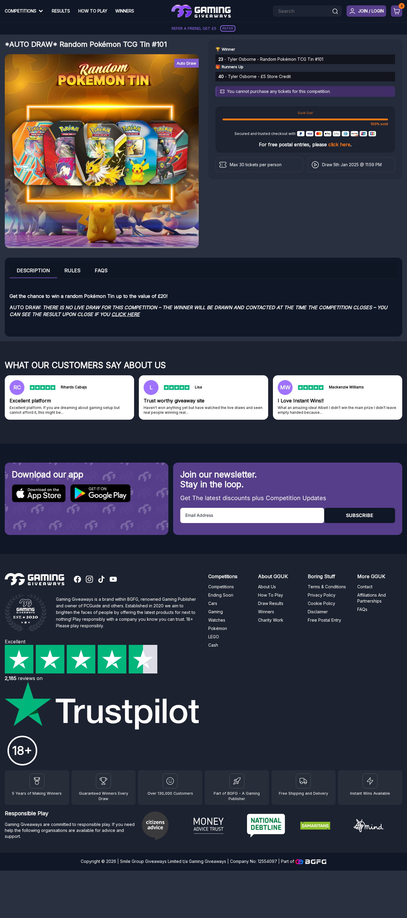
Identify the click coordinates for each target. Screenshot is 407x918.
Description (33, 270)
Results (61, 10)
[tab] (33, 270)
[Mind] (378, 826)
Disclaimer (318, 611)
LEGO (213, 636)
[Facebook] (77, 579)
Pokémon (217, 628)
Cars (212, 603)
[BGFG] (236, 781)
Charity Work (270, 620)
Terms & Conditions (327, 586)
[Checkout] (396, 11)
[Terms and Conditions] (303, 781)
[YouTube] (113, 579)
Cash (213, 645)
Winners (124, 10)
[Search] (335, 12)
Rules (72, 270)
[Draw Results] (170, 781)
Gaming (215, 611)
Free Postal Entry (324, 620)
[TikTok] (101, 579)
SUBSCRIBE (359, 515)
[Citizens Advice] (164, 826)
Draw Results (270, 603)
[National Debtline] (271, 826)
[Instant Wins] (370, 781)
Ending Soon (220, 595)
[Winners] (36, 781)
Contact (364, 586)
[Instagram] (89, 579)
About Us (267, 586)
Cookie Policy (321, 603)
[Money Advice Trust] (218, 826)
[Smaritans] (324, 826)
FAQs (101, 270)
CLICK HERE (125, 314)
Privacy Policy (321, 595)
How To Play (92, 10)
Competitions (20, 10)
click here (339, 144)
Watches (216, 620)
